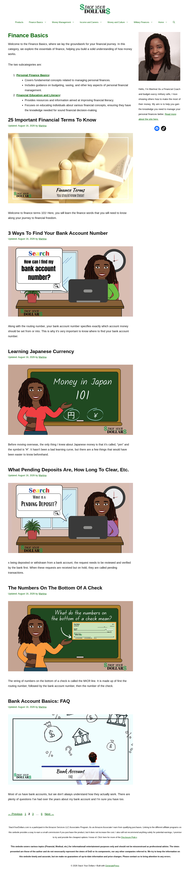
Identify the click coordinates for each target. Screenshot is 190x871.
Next (49, 813)
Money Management (61, 22)
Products (19, 22)
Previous (15, 813)
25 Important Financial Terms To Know (52, 119)
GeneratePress (112, 865)
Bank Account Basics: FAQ (39, 701)
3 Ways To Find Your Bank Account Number (58, 233)
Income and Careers (89, 22)
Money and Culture (116, 22)
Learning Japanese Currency (41, 351)
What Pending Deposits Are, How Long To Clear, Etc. (68, 469)
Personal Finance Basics (32, 75)
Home (161, 22)
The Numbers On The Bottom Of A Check (55, 587)
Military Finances (141, 22)
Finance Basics (36, 22)
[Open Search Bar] (174, 22)
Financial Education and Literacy (38, 95)
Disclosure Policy (129, 837)
